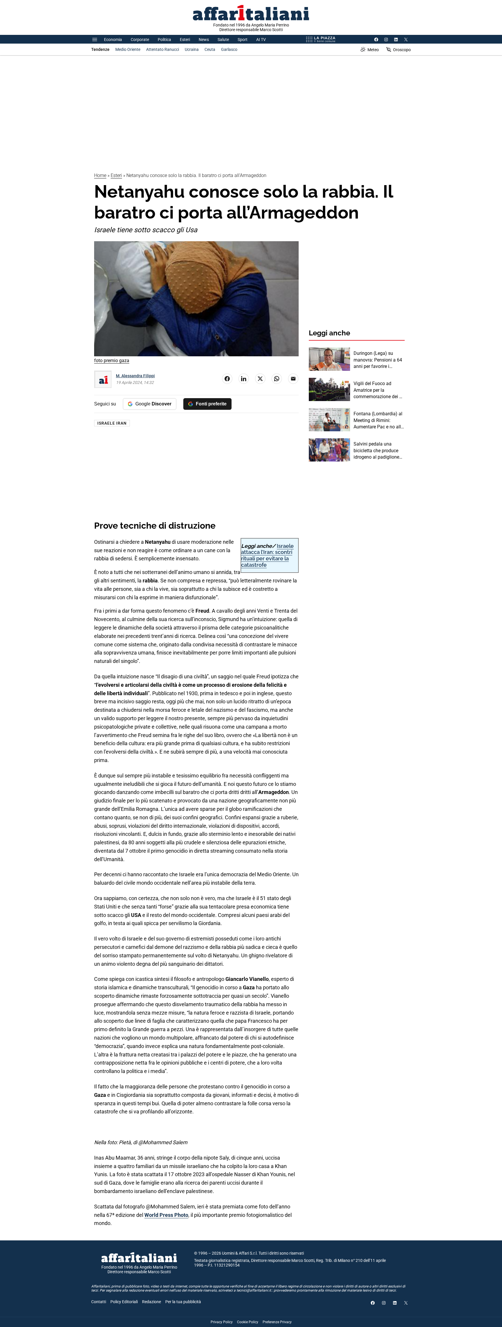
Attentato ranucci (162, 49)
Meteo (373, 49)
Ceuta (210, 49)
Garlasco (229, 49)
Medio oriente (127, 49)
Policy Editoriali (124, 1301)
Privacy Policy (222, 1322)
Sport (243, 39)
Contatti (98, 1301)
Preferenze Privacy (277, 1322)
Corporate (140, 39)
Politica (164, 39)
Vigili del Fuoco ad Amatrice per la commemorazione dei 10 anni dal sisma (379, 390)
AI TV (261, 39)
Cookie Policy (247, 1322)
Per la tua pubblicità (183, 1301)
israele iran (112, 423)
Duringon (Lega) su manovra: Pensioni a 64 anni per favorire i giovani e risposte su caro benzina (378, 360)
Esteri (185, 39)
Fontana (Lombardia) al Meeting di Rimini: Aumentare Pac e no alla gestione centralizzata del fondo (379, 420)
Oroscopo (402, 49)
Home (100, 175)
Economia (113, 39)
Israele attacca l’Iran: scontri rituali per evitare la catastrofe (267, 555)
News (204, 39)
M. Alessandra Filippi (135, 375)
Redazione (151, 1301)
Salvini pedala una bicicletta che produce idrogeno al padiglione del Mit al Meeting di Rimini (376, 450)
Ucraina (192, 49)
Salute (223, 39)
